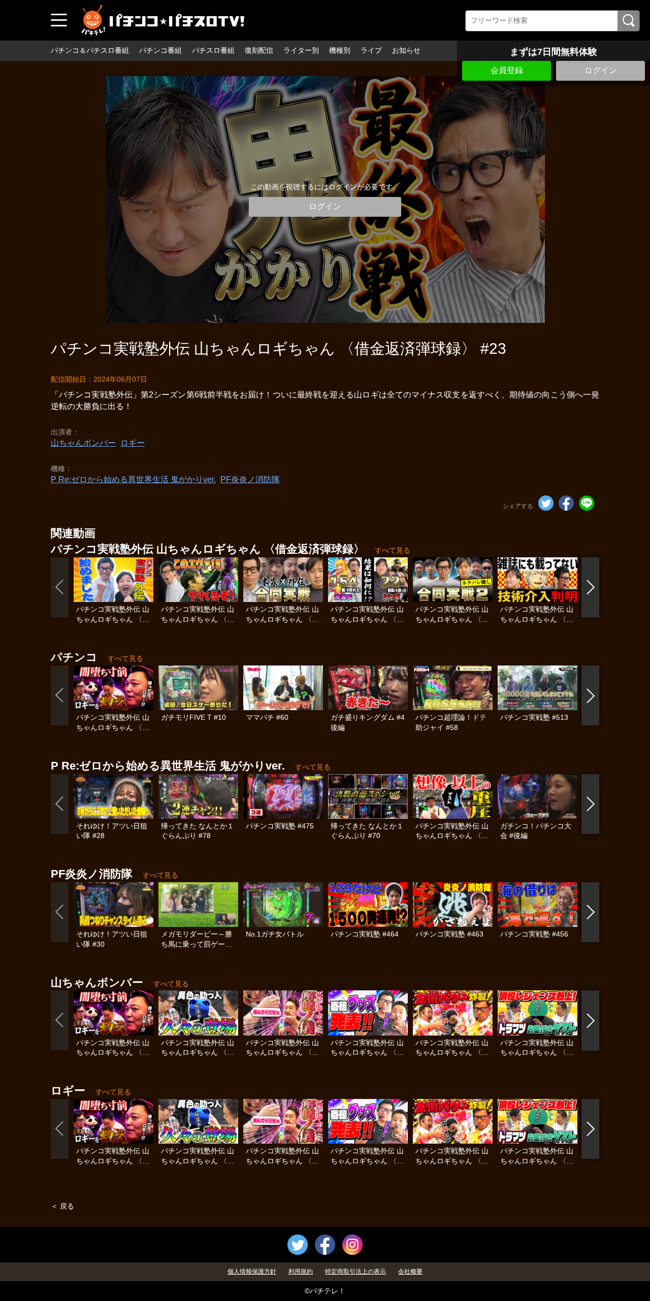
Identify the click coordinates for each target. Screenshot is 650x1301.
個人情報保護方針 (252, 1271)
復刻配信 (259, 50)
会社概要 (410, 1271)
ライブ (371, 50)
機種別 (339, 50)
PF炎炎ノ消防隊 (250, 479)
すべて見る (392, 550)
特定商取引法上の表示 (355, 1271)
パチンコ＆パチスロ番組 (90, 50)
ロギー (132, 443)
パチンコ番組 (160, 50)
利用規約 (300, 1271)
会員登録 (507, 70)
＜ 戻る (62, 1206)
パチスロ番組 (213, 50)
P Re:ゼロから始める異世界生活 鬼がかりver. (133, 479)
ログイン (600, 70)
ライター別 (301, 50)
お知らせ (406, 50)
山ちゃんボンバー (83, 443)
